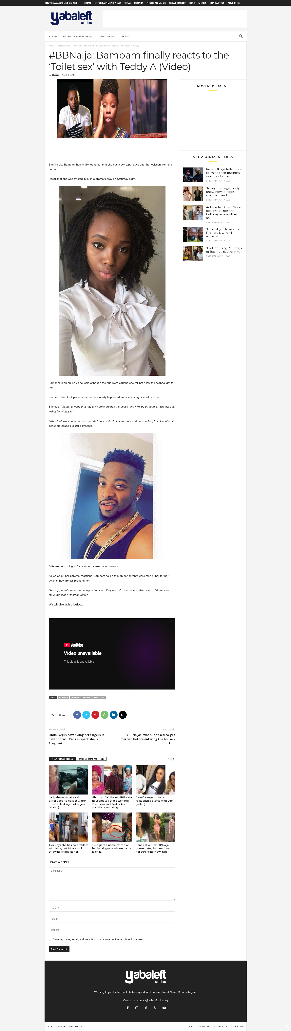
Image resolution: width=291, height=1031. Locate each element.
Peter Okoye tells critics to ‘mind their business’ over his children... (224, 172)
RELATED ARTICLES (62, 758)
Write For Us (220, 1026)
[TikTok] (145, 1008)
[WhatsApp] (104, 715)
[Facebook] (77, 715)
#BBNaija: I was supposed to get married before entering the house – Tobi (148, 739)
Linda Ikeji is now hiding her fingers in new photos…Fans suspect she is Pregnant (76, 739)
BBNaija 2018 (64, 45)
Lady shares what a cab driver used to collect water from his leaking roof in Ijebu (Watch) (67, 802)
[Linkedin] (114, 715)
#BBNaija (63, 697)
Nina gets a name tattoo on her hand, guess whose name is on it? (111, 848)
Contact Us (217, 2)
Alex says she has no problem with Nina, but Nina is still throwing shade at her (68, 848)
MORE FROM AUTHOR (91, 758)
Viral (128, 2)
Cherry (55, 74)
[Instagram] (136, 1008)
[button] (240, 36)
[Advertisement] (175, 18)
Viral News (107, 36)
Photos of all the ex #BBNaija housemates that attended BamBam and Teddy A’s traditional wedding (112, 802)
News (125, 36)
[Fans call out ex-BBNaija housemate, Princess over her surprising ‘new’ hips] (155, 827)
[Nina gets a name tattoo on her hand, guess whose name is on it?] (112, 827)
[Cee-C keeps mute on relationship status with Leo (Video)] (155, 780)
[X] (86, 715)
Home (87, 2)
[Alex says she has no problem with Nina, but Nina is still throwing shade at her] (68, 827)
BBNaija (139, 2)
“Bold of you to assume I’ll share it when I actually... (223, 232)
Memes (202, 2)
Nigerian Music (156, 2)
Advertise (234, 2)
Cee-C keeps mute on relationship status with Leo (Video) (154, 801)
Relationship (177, 2)
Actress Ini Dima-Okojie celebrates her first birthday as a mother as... (223, 212)
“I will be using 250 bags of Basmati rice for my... (224, 249)
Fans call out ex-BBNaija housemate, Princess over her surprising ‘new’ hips (153, 848)
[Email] (123, 715)
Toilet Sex (99, 697)
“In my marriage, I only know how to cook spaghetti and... (223, 191)
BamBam (75, 697)
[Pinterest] (95, 715)
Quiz (192, 2)
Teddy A (86, 697)
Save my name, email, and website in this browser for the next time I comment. (98, 939)
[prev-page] (169, 759)
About (191, 1026)
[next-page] (173, 759)
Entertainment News (107, 2)
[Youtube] (164, 1008)
